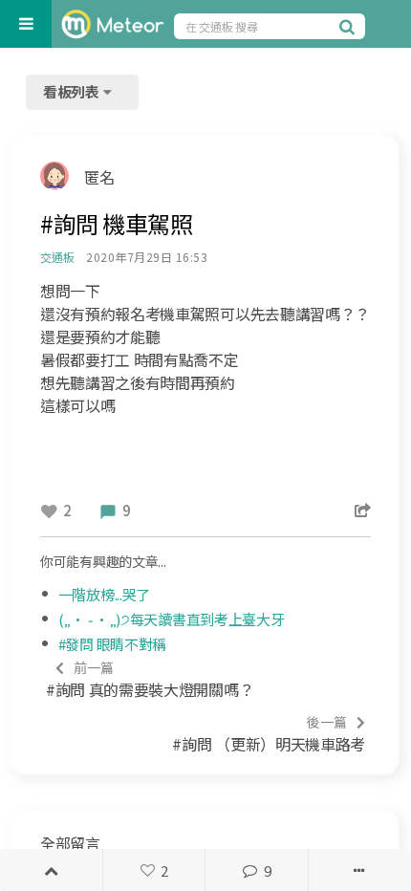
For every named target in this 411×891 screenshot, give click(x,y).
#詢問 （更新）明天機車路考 (268, 733)
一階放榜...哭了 (104, 594)
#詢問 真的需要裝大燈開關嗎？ (149, 679)
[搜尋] (350, 26)
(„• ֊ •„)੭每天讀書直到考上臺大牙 (171, 619)
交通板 (57, 257)
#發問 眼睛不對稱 (112, 644)
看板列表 (72, 91)
